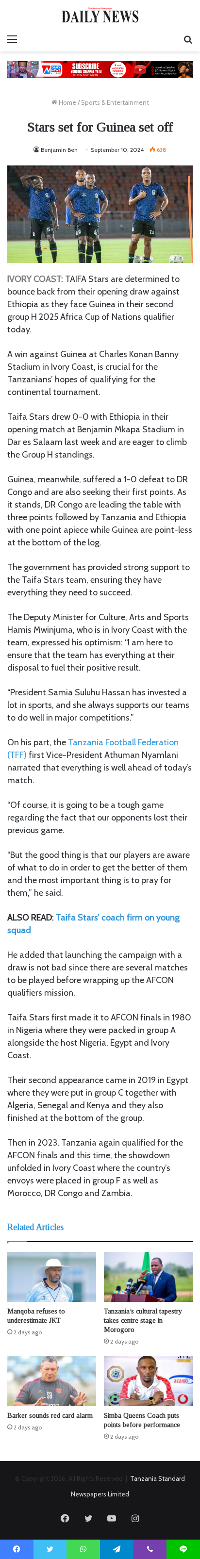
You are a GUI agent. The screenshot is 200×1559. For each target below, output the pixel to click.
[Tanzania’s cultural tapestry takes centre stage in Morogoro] (148, 1277)
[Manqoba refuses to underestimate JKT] (51, 1277)
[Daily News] (100, 15)
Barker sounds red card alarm (50, 1415)
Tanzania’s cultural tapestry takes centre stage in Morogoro (143, 1320)
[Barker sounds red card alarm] (51, 1381)
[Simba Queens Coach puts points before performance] (148, 1381)
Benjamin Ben (59, 149)
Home (66, 102)
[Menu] (12, 39)
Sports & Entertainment (115, 102)
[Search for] (188, 39)
